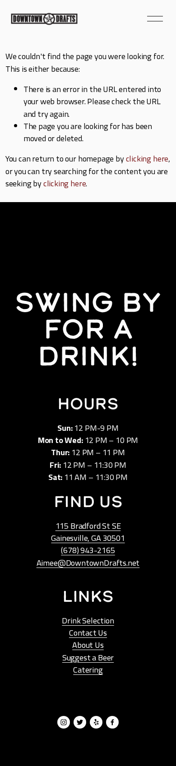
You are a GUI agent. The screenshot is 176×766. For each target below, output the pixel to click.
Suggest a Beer (88, 657)
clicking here (147, 158)
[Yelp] (96, 722)
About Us (88, 645)
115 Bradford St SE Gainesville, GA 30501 (88, 532)
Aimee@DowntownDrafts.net (88, 563)
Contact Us (88, 633)
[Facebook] (112, 722)
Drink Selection (88, 620)
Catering (88, 670)
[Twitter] (80, 722)
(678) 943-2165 (88, 550)
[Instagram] (63, 722)
